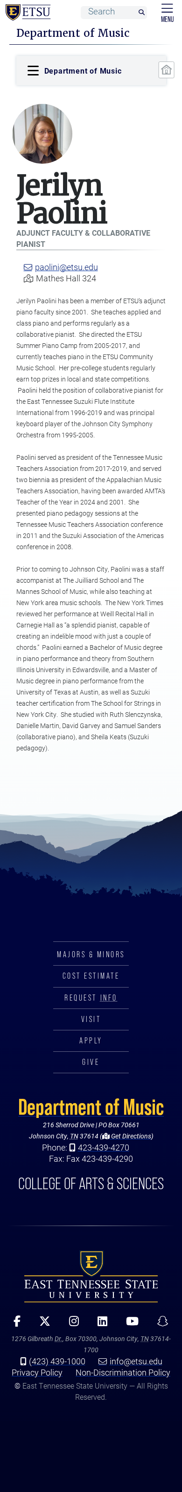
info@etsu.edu (136, 1361)
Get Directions (130, 1135)
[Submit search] (141, 13)
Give (90, 1062)
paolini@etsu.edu (66, 267)
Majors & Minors (91, 954)
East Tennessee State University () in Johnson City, (91, 1276)
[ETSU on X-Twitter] (41, 1324)
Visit (91, 1019)
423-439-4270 (103, 1147)
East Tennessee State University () (26, 12)
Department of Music (91, 1106)
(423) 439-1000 (57, 1361)
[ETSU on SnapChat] (160, 1324)
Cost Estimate (91, 976)
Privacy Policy (37, 1372)
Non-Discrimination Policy (123, 1372)
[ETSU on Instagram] (70, 1324)
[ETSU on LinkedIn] (99, 1324)
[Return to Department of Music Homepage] (166, 69)
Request (90, 997)
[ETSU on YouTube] (129, 1324)
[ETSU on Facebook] (14, 1324)
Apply (91, 1040)
